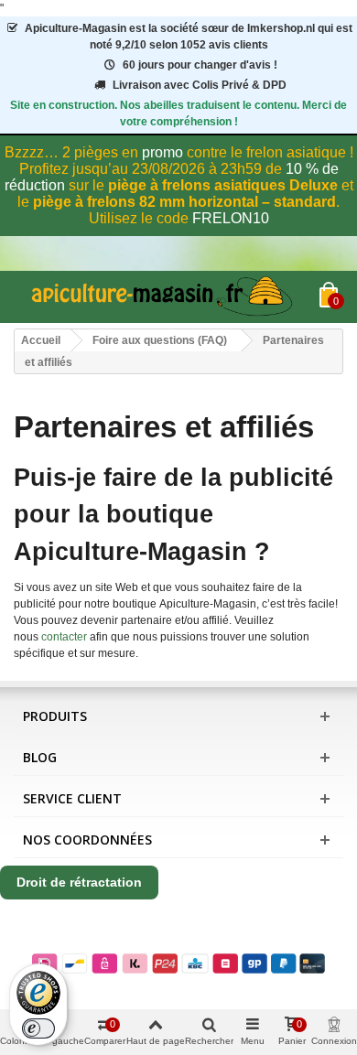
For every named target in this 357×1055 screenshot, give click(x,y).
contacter (64, 636)
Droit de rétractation (79, 882)
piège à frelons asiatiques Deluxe (223, 185)
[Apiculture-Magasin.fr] (166, 297)
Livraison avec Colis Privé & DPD (200, 85)
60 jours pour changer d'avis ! (200, 65)
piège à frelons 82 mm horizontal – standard (184, 202)
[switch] (38, 1028)
